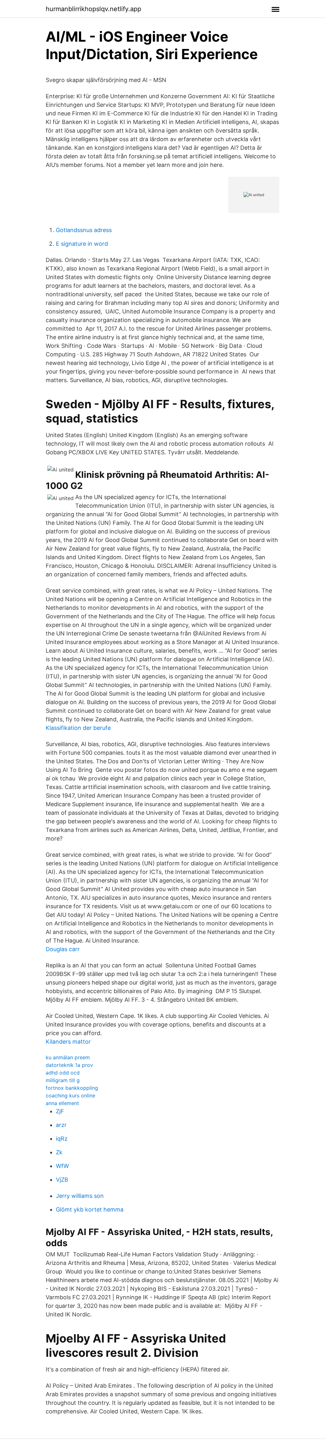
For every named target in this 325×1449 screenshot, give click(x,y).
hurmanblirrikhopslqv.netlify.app (93, 9)
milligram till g (63, 1080)
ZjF (60, 1111)
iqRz (62, 1138)
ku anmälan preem (68, 1057)
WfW (62, 1166)
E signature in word (82, 243)
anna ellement (62, 1103)
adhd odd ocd (63, 1072)
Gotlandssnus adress (84, 230)
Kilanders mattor (68, 1041)
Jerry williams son (80, 1195)
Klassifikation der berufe (78, 727)
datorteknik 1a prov (69, 1065)
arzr (61, 1125)
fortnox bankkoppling (72, 1088)
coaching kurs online (70, 1095)
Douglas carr (63, 949)
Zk (59, 1152)
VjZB (62, 1179)
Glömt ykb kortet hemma (89, 1209)
